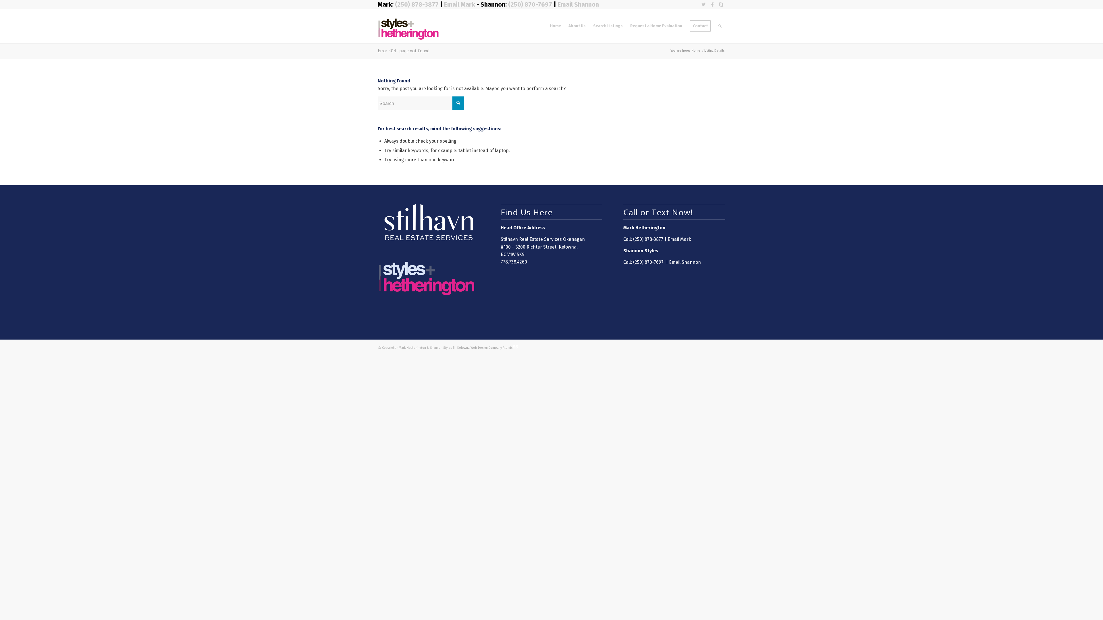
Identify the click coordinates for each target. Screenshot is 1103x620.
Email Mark (459, 4)
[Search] (720, 26)
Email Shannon (578, 4)
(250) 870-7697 (530, 4)
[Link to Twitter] (703, 4)
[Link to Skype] (721, 4)
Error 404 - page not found (403, 50)
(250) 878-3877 (417, 4)
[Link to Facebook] (712, 4)
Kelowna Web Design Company (479, 348)
